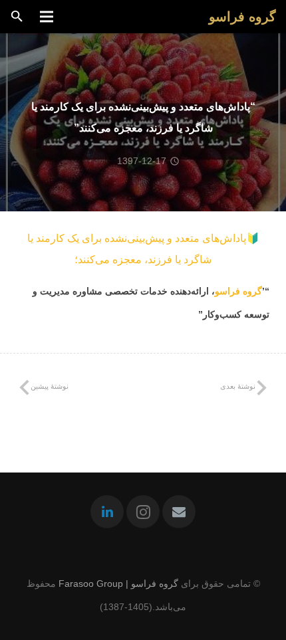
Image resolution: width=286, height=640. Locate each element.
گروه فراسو (238, 291)
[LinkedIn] (107, 511)
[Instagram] (143, 511)
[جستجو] (17, 16)
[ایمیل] (179, 511)
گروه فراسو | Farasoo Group (118, 583)
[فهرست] (46, 16)
